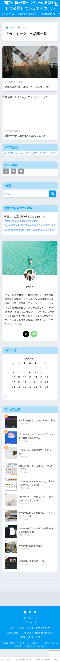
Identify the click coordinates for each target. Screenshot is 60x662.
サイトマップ (17, 627)
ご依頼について (48, 14)
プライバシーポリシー (38, 627)
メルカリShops (10, 153)
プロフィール (7, 14)
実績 (38, 637)
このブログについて (27, 14)
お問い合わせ (26, 637)
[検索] (52, 193)
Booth (23, 153)
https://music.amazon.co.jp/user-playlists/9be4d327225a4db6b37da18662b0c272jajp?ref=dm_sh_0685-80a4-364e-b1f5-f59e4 (30, 225)
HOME (32, 612)
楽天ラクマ (49, 153)
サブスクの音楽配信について (39, 633)
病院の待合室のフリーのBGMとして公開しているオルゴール (30, 5)
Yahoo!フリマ (34, 153)
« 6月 (7, 396)
